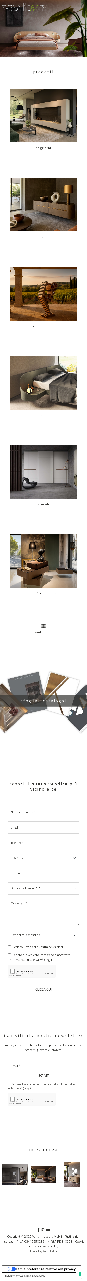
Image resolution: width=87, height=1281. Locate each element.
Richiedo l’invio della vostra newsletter (37, 946)
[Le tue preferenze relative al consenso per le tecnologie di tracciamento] (80, 1274)
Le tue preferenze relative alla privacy (46, 1269)
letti (43, 415)
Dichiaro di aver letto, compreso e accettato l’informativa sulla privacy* (39, 957)
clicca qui (43, 989)
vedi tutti (43, 632)
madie (43, 236)
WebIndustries (50, 1251)
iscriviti (43, 1075)
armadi (43, 504)
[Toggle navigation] (82, 7)
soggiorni (43, 147)
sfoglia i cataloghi (44, 700)
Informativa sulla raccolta (25, 1276)
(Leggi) (48, 959)
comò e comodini (43, 593)
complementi (43, 326)
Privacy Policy (49, 1246)
